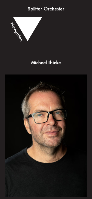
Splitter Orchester (46, 9)
